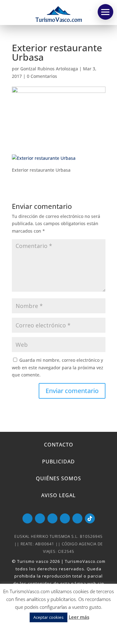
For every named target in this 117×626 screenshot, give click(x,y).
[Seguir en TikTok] (90, 518)
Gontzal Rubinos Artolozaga (49, 69)
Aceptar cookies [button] (48, 617)
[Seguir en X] (52, 518)
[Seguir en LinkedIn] (65, 518)
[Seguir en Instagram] (77, 518)
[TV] (105, 12)
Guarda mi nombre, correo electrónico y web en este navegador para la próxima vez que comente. (57, 367)
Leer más (79, 617)
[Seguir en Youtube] (27, 518)
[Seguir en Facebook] (40, 518)
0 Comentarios (42, 76)
